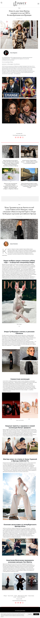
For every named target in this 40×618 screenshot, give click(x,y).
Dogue (5, 595)
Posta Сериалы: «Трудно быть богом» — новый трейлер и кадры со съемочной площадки (29, 162)
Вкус (10, 181)
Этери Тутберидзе (21, 597)
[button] (4, 301)
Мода (11, 158)
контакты (17, 610)
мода (16, 595)
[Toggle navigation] (38, 4)
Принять (36, 614)
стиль (15, 597)
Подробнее (30, 614)
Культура (29, 158)
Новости (29, 181)
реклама (22, 610)
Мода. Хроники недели (22, 595)
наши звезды (31, 595)
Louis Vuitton (10, 595)
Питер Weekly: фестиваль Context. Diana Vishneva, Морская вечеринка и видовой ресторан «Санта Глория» (29, 185)
